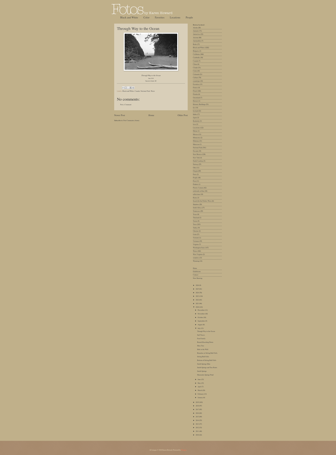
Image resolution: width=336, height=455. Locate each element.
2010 (197, 435)
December (201, 310)
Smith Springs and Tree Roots (207, 367)
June (199, 379)
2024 (197, 292)
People (189, 17)
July (199, 328)
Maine (195, 131)
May (199, 383)
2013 (197, 424)
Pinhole (195, 184)
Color (146, 17)
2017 (197, 409)
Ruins (195, 197)
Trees (195, 224)
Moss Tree (200, 345)
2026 (197, 285)
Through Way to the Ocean (138, 28)
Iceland (195, 111)
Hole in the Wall (202, 349)
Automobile (197, 41)
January (200, 397)
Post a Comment (125, 104)
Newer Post (119, 115)
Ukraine (195, 231)
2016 (197, 413)
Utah (194, 234)
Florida (195, 94)
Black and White (129, 17)
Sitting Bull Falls (203, 356)
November (201, 313)
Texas (195, 214)
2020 (197, 307)
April (200, 386)
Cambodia (196, 57)
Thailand (196, 217)
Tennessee (196, 211)
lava (194, 124)
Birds (195, 44)
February (201, 394)
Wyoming (196, 261)
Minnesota (196, 137)
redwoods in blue (198, 191)
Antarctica (196, 34)
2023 (197, 296)
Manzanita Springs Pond (205, 375)
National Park (145, 91)
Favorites (159, 17)
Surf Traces (201, 335)
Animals (196, 31)
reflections (196, 194)
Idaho (195, 114)
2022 (197, 300)
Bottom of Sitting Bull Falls (206, 360)
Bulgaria (196, 51)
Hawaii (195, 101)
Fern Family (201, 338)
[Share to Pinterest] (133, 87)
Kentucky (196, 121)
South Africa (197, 207)
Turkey (195, 227)
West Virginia (197, 254)
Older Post (183, 115)
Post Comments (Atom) (131, 120)
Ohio (194, 167)
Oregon (195, 171)
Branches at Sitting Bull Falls (207, 353)
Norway (195, 164)
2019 (197, 402)
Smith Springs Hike (203, 364)
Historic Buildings (199, 104)
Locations (175, 17)
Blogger (183, 450)
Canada (137, 91)
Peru (194, 181)
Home (151, 115)
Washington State (199, 247)
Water (153, 91)
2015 (197, 416)
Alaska (195, 27)
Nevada (195, 151)
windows (196, 257)
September (201, 321)
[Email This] (123, 87)
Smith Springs (202, 371)
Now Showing (197, 278)
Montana (196, 141)
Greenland (196, 97)
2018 (197, 406)
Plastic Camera (198, 187)
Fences (195, 87)
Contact (195, 275)
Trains (195, 221)
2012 (197, 427)
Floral (195, 91)
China (195, 64)
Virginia (196, 244)
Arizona (195, 37)
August (200, 324)
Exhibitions (197, 271)
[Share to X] (128, 87)
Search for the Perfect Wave (202, 201)
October (200, 317)
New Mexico (197, 154)
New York (196, 157)
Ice (194, 107)
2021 (197, 303)
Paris (194, 174)
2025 (197, 289)
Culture (195, 77)
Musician (196, 144)
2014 (197, 420)
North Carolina (198, 161)
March (200, 390)
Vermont (196, 237)
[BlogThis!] (125, 87)
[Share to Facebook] (130, 87)
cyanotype (196, 81)
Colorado (196, 74)
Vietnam (196, 241)
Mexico (195, 134)
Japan (195, 117)
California (196, 54)
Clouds (195, 67)
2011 (197, 431)
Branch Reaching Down (205, 342)
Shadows (196, 204)
